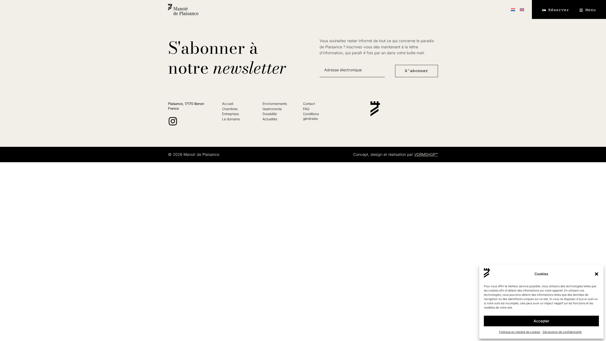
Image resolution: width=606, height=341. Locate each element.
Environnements (275, 104)
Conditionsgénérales (311, 116)
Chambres (230, 109)
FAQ (306, 109)
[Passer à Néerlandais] (512, 10)
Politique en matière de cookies (519, 332)
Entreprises (230, 114)
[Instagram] (173, 121)
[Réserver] (544, 10)
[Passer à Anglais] (521, 10)
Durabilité (270, 114)
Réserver (558, 10)
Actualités (270, 119)
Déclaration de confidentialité (562, 332)
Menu (590, 10)
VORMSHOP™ (426, 154)
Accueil (227, 104)
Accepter (541, 321)
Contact (309, 104)
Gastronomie (272, 109)
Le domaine (231, 119)
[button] (596, 274)
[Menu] (581, 10)
